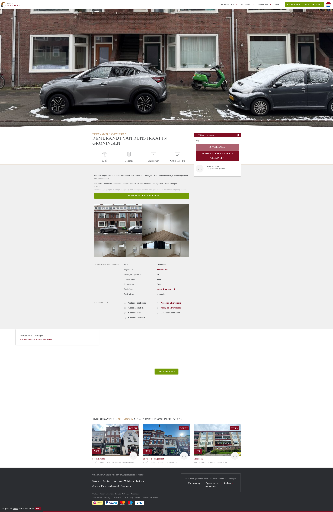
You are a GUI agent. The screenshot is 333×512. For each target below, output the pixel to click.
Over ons (96, 481)
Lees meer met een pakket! (142, 195)
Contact (107, 481)
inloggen (246, 4)
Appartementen (213, 483)
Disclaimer (117, 498)
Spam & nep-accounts (132, 498)
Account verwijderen (150, 498)
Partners (140, 481)
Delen (133, 428)
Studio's (227, 483)
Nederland (135, 494)
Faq (114, 481)
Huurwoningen (195, 483)
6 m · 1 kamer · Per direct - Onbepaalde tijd (210, 462)
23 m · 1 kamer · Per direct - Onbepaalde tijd (160, 462)
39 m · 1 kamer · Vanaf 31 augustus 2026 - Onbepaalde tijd (114, 462)
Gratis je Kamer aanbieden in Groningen (111, 486)
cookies (15, 509)
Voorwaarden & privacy (101, 498)
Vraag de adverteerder (167, 289)
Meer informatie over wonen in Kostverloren (36, 340)
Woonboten (210, 486)
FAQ (277, 4)
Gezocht (263, 4)
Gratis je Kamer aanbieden (304, 4)
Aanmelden (227, 4)
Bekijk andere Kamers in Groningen (217, 155)
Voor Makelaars (126, 481)
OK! (38, 508)
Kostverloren (162, 269)
